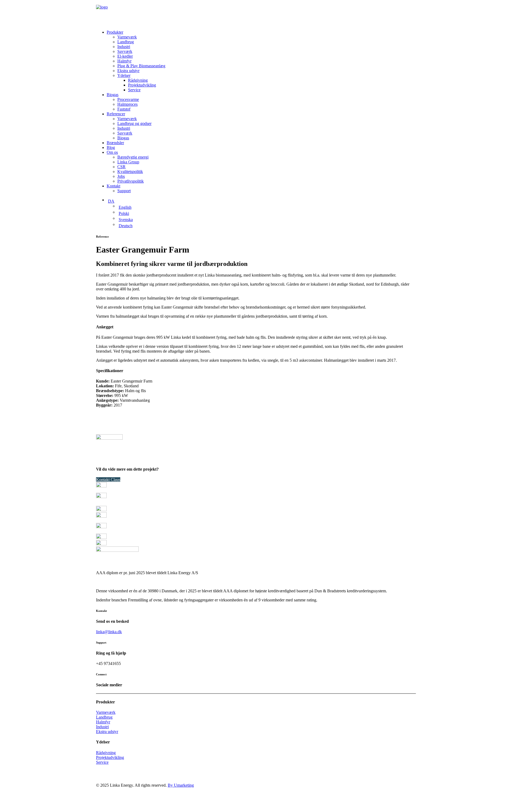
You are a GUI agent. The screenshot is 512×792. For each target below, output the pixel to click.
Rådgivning (138, 80)
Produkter (115, 32)
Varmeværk (127, 37)
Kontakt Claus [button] (108, 479)
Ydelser (123, 75)
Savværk (124, 51)
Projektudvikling (142, 85)
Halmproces (127, 104)
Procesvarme (128, 99)
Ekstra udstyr (128, 70)
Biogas (112, 94)
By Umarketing (181, 785)
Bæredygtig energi (133, 157)
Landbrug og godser (134, 123)
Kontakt (113, 186)
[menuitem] (261, 61)
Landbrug (125, 42)
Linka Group (128, 162)
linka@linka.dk (109, 631)
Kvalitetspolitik (130, 171)
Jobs (121, 176)
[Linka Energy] (256, 13)
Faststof (123, 109)
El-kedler (125, 56)
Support (124, 190)
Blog (111, 147)
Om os (112, 152)
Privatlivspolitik (130, 181)
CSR (121, 166)
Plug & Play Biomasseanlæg (141, 66)
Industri (123, 46)
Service (134, 90)
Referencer (116, 114)
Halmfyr (124, 61)
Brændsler (115, 142)
